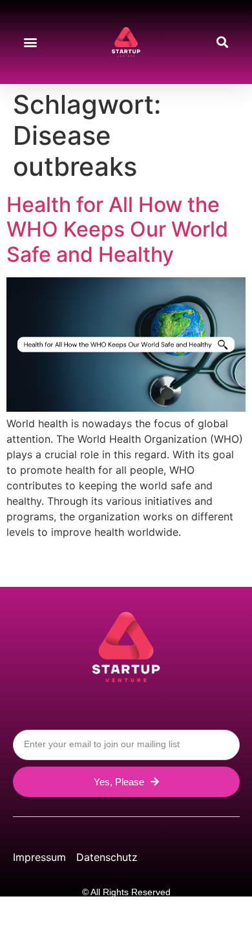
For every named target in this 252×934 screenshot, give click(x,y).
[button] (30, 42)
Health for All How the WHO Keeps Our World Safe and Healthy (117, 229)
